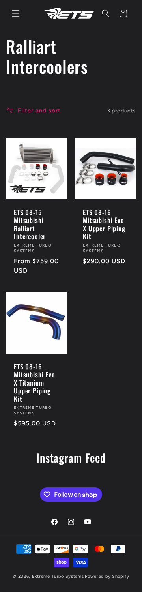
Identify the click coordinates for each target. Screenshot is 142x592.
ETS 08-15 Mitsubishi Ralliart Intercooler (30, 224)
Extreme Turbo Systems (58, 576)
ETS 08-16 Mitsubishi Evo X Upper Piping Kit (104, 224)
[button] (15, 13)
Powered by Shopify (107, 576)
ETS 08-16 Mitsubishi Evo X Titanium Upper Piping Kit (34, 383)
